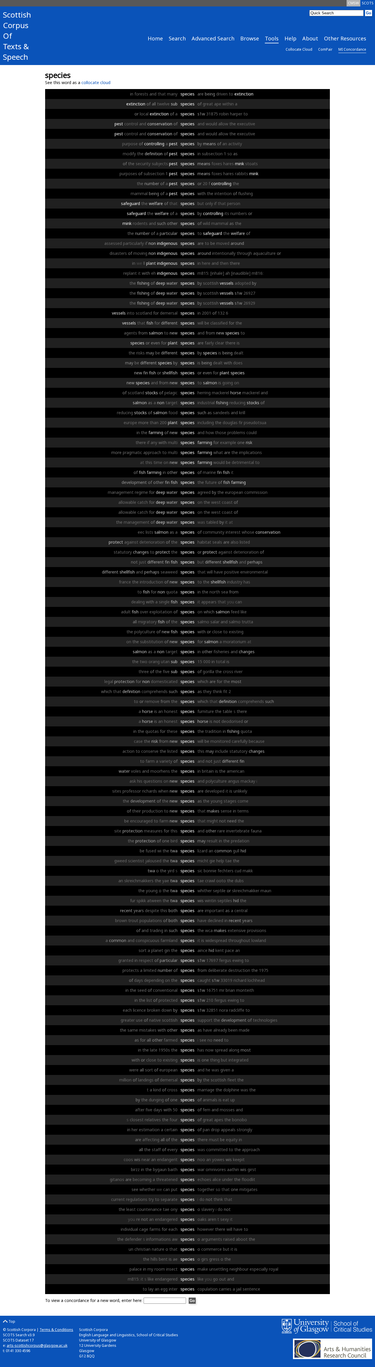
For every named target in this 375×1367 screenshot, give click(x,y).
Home (155, 38)
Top (11, 1321)
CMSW (353, 3)
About (310, 38)
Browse (249, 38)
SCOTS (368, 3)
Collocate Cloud (299, 49)
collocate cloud (95, 82)
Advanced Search (213, 38)
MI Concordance (352, 49)
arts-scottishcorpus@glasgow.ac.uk (37, 1345)
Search (177, 38)
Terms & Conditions (56, 1329)
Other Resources (345, 38)
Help (290, 38)
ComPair (325, 49)
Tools (272, 38)
